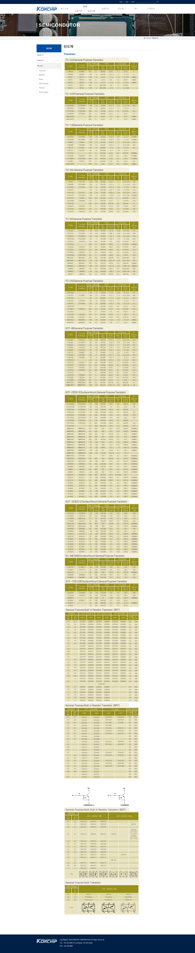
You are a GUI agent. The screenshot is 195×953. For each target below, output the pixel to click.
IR (136, 9)
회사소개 (64, 9)
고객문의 (151, 9)
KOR (121, 2)
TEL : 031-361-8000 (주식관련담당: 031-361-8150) (76, 943)
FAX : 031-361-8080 (66, 946)
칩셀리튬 (91, 11)
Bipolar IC (40, 55)
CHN (133, 2)
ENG (127, 2)
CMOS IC (40, 60)
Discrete (40, 66)
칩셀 (85, 6)
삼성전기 (105, 9)
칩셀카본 (78, 11)
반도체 (120, 9)
